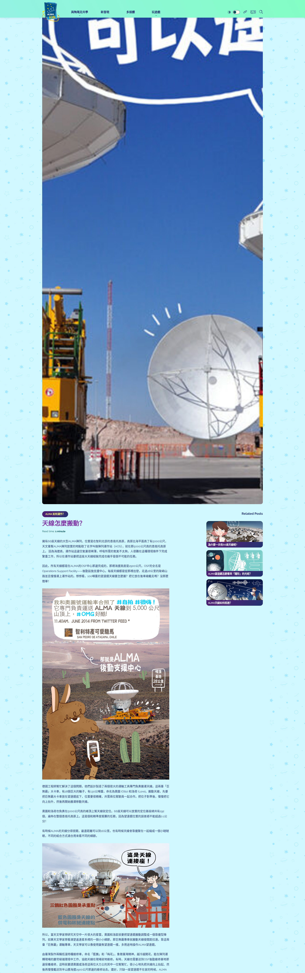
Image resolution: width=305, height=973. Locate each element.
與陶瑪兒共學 (79, 12)
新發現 (105, 12)
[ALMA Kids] (51, 12)
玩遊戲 (156, 12)
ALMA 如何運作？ (55, 514)
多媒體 (130, 12)
